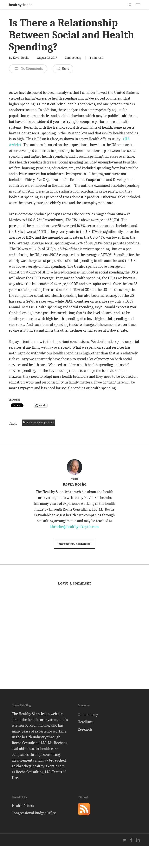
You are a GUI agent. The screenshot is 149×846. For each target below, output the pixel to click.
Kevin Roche (21, 57)
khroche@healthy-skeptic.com (74, 526)
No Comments (31, 68)
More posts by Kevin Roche (74, 543)
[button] (138, 5)
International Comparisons (38, 422)
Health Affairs (23, 805)
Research (85, 729)
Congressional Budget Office (34, 813)
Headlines (85, 722)
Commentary (73, 57)
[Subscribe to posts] (84, 817)
